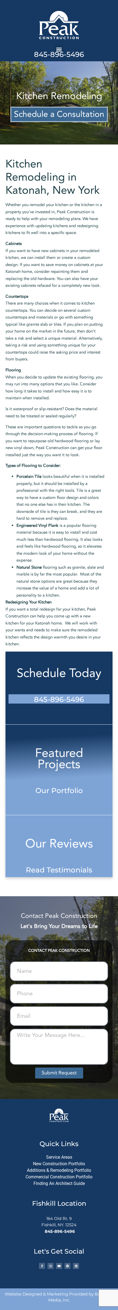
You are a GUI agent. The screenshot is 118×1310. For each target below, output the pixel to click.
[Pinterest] (67, 1266)
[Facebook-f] (42, 1266)
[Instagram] (50, 1266)
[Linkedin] (76, 1266)
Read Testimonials (59, 870)
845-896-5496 (59, 54)
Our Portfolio (59, 790)
